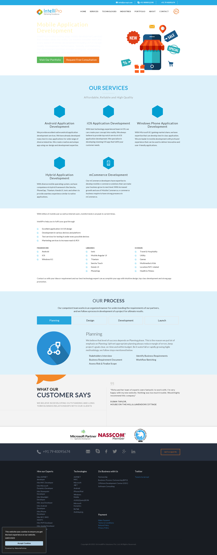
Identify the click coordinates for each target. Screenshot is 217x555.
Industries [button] (125, 11)
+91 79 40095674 (168, 3)
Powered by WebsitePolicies (15, 548)
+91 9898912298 (146, 3)
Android (77, 488)
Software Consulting (106, 486)
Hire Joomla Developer (46, 526)
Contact (164, 11)
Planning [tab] (54, 320)
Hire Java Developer (44, 503)
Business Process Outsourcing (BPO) (113, 480)
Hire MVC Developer (45, 483)
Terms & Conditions (106, 523)
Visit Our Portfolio (50, 59)
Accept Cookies (24, 543)
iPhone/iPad (78, 491)
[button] (102, 423)
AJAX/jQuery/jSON (81, 500)
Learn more (10, 537)
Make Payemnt (104, 520)
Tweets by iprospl (142, 477)
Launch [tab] (161, 320)
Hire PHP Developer (45, 523)
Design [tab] (90, 320)
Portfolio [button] (140, 11)
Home (84, 11)
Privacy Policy (103, 528)
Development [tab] (125, 320)
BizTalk (76, 509)
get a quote (170, 452)
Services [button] (94, 11)
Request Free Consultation (81, 59)
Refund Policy (103, 525)
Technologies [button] (109, 11)
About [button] (152, 11)
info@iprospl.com (125, 3)
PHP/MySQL (79, 512)
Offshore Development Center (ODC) (113, 483)
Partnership (102, 477)
